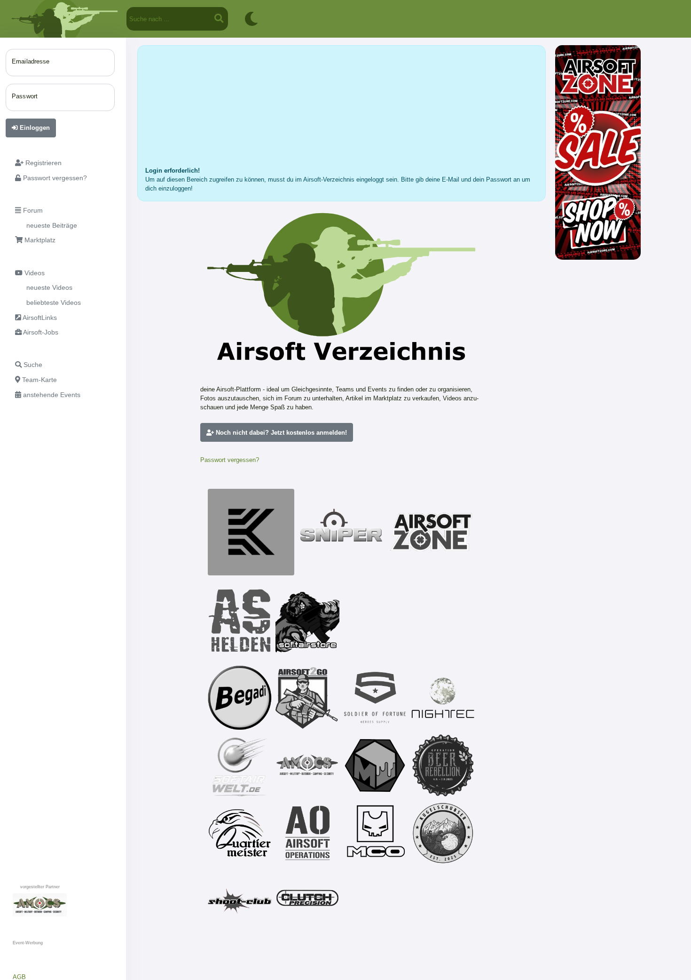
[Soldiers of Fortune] (375, 698)
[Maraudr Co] (375, 833)
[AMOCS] (307, 765)
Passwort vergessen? (229, 459)
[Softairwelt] (240, 765)
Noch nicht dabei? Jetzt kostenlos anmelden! (280, 432)
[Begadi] (240, 698)
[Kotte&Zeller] (251, 532)
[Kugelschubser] (443, 833)
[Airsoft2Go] (307, 698)
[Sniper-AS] (341, 532)
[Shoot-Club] (240, 901)
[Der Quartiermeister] (240, 833)
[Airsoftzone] (431, 532)
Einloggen (34, 127)
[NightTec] (443, 698)
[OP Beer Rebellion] (443, 765)
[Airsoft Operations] (307, 833)
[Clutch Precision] (307, 901)
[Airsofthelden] (240, 621)
